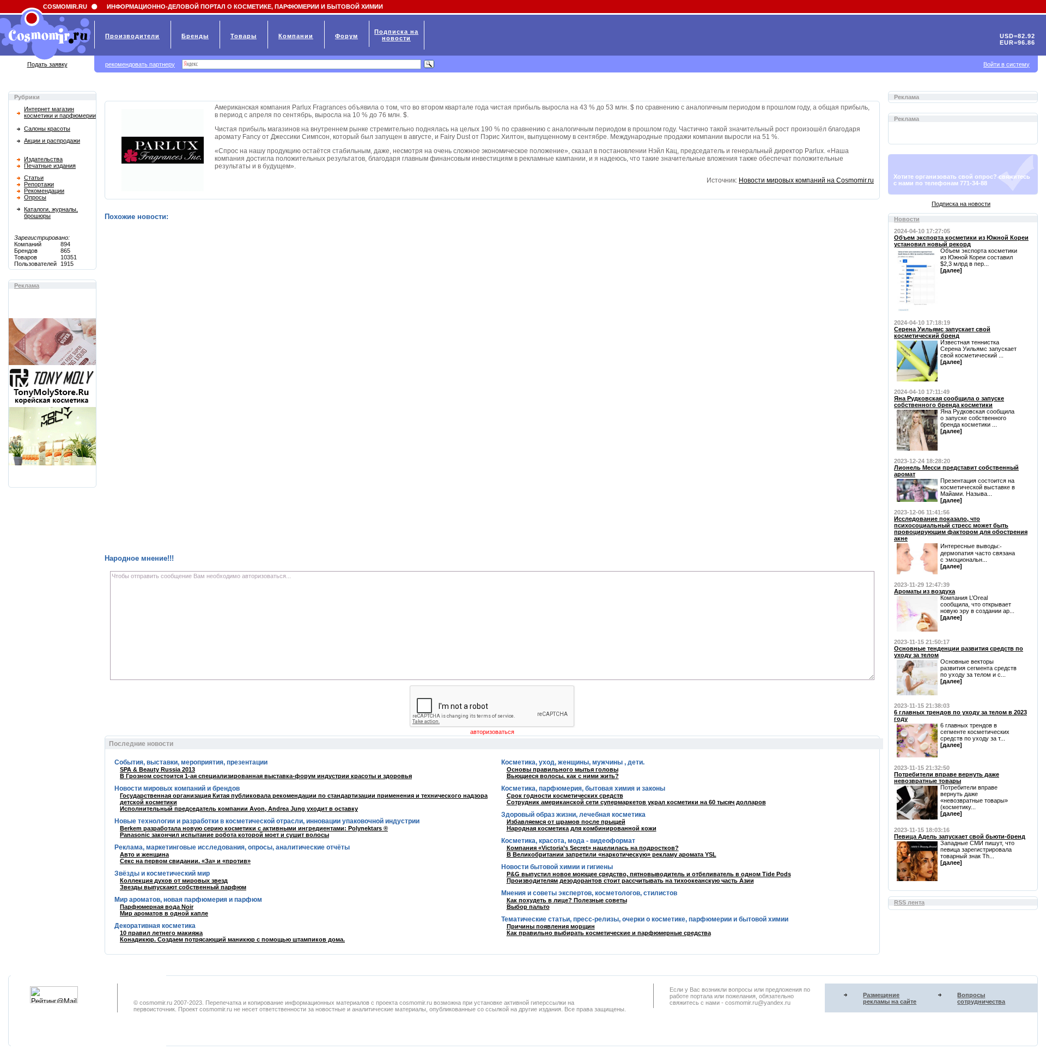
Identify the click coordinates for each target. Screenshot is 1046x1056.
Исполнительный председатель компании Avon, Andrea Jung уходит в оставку (239, 808)
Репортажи (39, 184)
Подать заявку (47, 64)
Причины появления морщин (551, 926)
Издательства (43, 159)
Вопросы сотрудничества (981, 998)
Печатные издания (50, 165)
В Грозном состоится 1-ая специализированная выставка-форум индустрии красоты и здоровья (266, 776)
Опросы (35, 197)
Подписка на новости (961, 204)
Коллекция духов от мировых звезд (174, 880)
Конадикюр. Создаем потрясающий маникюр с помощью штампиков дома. (232, 939)
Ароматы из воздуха (924, 591)
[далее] (951, 270)
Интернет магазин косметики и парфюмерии (60, 112)
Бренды (195, 36)
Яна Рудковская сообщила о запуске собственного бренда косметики (949, 401)
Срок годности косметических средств (565, 795)
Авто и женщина (144, 854)
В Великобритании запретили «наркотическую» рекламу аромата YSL (611, 854)
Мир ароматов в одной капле (164, 913)
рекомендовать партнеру (140, 64)
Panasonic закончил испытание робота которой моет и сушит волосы (224, 835)
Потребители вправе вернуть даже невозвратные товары (946, 777)
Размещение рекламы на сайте (889, 998)
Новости (907, 219)
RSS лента (909, 902)
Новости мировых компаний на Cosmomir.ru (806, 180)
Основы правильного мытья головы (562, 769)
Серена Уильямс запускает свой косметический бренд (942, 332)
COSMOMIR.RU (65, 6)
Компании (295, 36)
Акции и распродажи (52, 140)
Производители (132, 36)
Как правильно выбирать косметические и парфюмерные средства (609, 933)
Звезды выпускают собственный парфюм (183, 887)
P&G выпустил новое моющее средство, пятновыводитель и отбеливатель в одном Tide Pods (649, 874)
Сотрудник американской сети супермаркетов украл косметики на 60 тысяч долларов (636, 802)
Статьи (34, 177)
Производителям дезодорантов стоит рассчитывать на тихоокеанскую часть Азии (630, 880)
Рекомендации (44, 190)
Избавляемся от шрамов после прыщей (566, 821)
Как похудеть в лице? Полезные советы (567, 900)
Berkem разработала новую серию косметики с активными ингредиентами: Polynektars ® (254, 828)
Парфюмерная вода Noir (156, 906)
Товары (243, 36)
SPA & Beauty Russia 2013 (157, 769)
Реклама (26, 285)
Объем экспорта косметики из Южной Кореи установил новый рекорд (961, 240)
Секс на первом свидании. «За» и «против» (185, 861)
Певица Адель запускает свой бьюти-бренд (959, 836)
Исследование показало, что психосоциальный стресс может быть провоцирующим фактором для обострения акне (960, 528)
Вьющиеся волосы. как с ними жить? (563, 776)
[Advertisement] (431, 387)
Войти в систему (1006, 64)
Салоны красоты (47, 128)
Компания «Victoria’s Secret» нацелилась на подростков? (593, 848)
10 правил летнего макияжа (161, 933)
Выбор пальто (528, 906)
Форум (346, 36)
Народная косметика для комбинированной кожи (581, 828)
